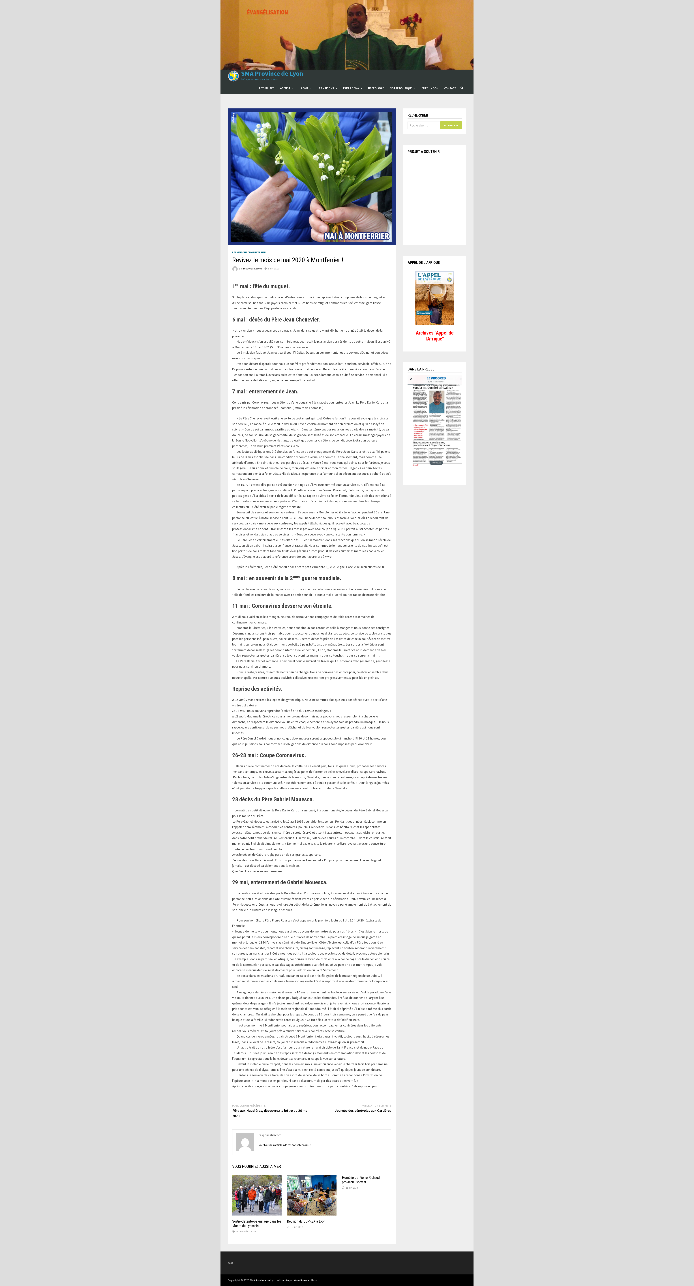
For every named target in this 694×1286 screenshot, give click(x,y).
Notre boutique (401, 88)
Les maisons (326, 88)
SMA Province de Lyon (272, 73)
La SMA (303, 88)
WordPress (300, 1280)
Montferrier (257, 252)
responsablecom (252, 268)
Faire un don (429, 88)
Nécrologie (376, 88)
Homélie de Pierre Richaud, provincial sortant (361, 1179)
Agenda (285, 88)
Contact (450, 88)
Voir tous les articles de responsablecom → (285, 1145)
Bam (314, 1280)
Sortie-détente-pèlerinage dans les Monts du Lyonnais (256, 1223)
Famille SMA (351, 88)
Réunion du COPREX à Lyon (306, 1221)
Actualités (266, 88)
